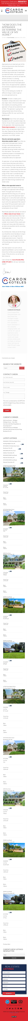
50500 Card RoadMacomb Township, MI (8, 597)
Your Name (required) (8, 377)
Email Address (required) (8, 382)
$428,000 (5, 455)
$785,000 (5, 450)
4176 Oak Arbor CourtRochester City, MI (8, 510)
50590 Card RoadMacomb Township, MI (8, 641)
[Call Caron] (2, 10)
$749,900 (5, 460)
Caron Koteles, (11, 37)
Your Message (6, 392)
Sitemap (11, 1012)
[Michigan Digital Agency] (14, 1016)
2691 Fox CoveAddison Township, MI (8, 554)
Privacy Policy (15, 403)
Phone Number (6, 387)
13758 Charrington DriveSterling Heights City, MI (9, 466)
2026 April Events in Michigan (10, 427)
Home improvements (8, 127)
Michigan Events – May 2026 (10, 422)
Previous (5, 944)
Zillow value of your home (12, 214)
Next (9, 944)
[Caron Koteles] (14, 10)
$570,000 (5, 446)
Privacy (16, 1012)
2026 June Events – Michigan (10, 420)
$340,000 (5, 441)
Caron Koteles (14, 310)
